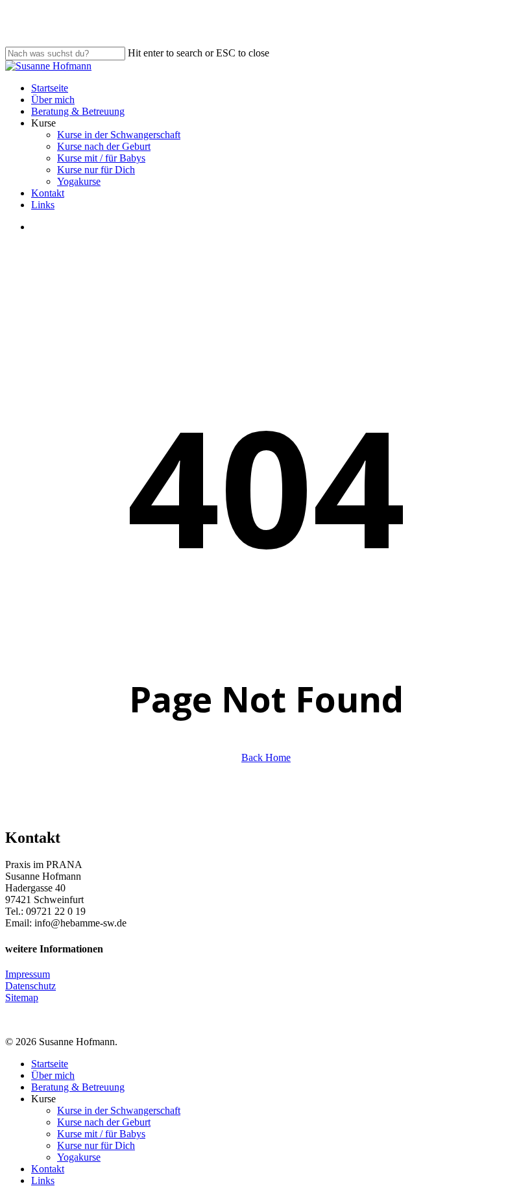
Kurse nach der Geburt (104, 1122)
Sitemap (21, 997)
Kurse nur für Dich (96, 1145)
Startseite (49, 1063)
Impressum (27, 974)
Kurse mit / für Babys (101, 1133)
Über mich (53, 1075)
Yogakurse (79, 1157)
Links (42, 1180)
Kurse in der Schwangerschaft (118, 1110)
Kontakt (47, 1168)
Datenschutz (30, 985)
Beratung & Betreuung (78, 1087)
